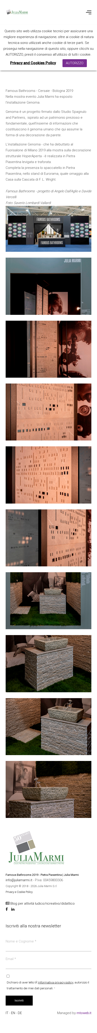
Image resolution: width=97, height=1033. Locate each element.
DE (20, 1013)
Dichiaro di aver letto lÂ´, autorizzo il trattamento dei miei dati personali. (48, 985)
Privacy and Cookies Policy (33, 63)
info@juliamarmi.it (19, 880)
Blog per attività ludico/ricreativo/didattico (42, 903)
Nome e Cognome (21, 941)
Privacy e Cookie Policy (19, 892)
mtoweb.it (84, 1013)
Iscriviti (19, 1000)
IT (7, 1013)
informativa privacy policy (55, 982)
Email (11, 959)
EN (13, 1013)
